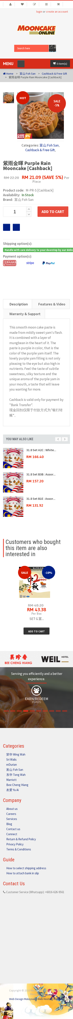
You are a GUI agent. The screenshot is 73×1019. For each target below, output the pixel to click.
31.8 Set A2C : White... (41, 450)
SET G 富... (36, 619)
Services (11, 819)
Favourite (6, 227)
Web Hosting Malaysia (51, 999)
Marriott (11, 780)
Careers (11, 814)
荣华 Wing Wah (15, 754)
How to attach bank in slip (22, 873)
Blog (9, 824)
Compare (16, 227)
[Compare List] (46, 4)
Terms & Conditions (18, 849)
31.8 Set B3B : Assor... (41, 474)
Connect (11, 834)
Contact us (13, 829)
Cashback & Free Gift (54, 73)
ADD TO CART (53, 211)
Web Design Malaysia (21, 999)
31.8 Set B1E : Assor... (40, 499)
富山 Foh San (27, 73)
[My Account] (9, 4)
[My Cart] (58, 4)
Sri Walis (11, 759)
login (39, 11)
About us (12, 809)
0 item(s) (61, 63)
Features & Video (51, 304)
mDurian (11, 764)
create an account (57, 11)
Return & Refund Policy (21, 839)
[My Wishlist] (22, 4)
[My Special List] (34, 4)
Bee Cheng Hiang (17, 785)
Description (19, 304)
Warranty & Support (25, 313)
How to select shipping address (26, 868)
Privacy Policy (15, 844)
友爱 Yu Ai (12, 790)
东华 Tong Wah (16, 775)
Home (9, 73)
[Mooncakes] (36, 29)
